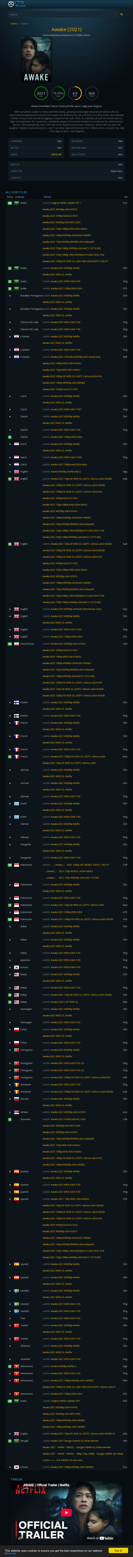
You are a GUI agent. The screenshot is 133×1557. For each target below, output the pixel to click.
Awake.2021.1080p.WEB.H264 (62, 288)
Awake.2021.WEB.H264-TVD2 (62, 629)
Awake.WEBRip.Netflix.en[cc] (62, 471)
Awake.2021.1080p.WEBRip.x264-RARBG (68, 1467)
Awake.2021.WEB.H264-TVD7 (62, 409)
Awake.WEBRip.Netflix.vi (59, 1366)
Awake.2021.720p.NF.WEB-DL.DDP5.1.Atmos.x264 (73, 904)
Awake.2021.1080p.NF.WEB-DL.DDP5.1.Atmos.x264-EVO (76, 1077)
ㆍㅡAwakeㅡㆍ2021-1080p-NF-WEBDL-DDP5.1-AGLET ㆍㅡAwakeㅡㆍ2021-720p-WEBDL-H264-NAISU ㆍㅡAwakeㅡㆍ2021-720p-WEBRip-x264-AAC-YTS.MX (76, 871)
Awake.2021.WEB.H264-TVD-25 (63, 1063)
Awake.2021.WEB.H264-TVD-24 (63, 1070)
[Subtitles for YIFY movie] (20, 4)
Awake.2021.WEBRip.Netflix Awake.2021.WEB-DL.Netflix (61, 271)
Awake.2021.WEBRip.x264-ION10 (64, 1112)
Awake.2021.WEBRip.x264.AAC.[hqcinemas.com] (72, 609)
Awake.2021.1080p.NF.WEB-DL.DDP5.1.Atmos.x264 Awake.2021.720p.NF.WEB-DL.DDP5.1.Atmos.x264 (74, 759)
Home (14, 23)
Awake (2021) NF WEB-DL (61, 1001)
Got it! (118, 1550)
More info (10, 1553)
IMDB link (56, 154)
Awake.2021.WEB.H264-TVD (61, 281)
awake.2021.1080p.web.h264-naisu (65, 464)
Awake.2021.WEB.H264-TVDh (62, 457)
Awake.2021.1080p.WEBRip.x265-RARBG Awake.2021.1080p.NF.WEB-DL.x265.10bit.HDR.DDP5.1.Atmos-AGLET (79, 1383)
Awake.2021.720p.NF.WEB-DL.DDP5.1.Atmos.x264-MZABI (77, 994)
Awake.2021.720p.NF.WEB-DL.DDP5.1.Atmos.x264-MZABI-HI (79, 1433)
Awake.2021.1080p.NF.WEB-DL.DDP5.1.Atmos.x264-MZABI (78, 919)
